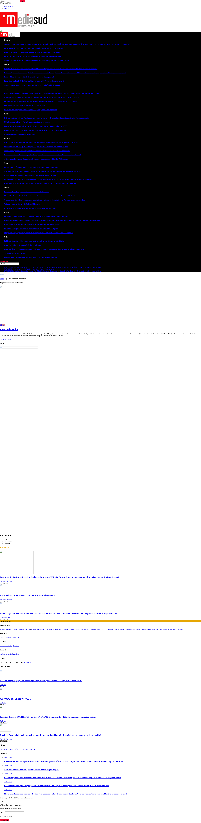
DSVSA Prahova (119, 629)
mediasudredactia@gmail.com (10, 654)
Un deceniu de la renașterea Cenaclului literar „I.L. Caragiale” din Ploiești (30, 208)
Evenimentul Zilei (6, 749)
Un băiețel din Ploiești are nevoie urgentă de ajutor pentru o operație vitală (30, 110)
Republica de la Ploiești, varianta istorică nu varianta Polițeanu (26, 192)
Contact (6, 8)
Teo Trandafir (28, 662)
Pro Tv (35, 749)
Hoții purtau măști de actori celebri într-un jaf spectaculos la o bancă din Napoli (32, 52)
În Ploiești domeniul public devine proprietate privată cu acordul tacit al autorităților (34, 241)
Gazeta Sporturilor (6, 646)
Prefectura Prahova (37, 629)
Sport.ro (16, 646)
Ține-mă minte (7, 816)
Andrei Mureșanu (6, 581)
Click (2, 637)
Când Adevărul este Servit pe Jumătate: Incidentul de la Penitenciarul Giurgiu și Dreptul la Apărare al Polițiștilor (44, 249)
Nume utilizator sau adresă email (10, 809)
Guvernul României (148, 629)
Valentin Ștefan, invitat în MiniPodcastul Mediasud (22, 204)
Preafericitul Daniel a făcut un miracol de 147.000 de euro (24, 106)
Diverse (2, 325)
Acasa (2, 279)
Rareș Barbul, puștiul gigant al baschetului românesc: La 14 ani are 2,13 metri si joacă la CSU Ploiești (40, 183)
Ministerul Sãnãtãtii (176, 629)
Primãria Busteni (107, 629)
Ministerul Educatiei (162, 629)
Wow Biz (15, 637)
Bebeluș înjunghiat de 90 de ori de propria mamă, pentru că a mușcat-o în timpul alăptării (36, 216)
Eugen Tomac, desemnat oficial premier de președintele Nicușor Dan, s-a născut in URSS (35, 126)
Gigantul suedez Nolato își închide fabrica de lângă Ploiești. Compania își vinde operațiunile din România (41, 142)
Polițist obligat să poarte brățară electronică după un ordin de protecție (29, 77)
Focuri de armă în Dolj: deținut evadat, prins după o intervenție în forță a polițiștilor (34, 48)
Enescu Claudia (5, 617)
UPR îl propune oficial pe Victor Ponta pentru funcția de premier (27, 122)
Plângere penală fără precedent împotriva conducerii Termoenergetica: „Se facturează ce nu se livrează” (41, 101)
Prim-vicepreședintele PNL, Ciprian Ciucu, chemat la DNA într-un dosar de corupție (34, 81)
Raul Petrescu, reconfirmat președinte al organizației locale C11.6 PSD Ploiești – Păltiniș (35, 130)
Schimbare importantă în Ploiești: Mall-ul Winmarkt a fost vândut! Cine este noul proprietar (37, 151)
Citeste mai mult (5, 339)
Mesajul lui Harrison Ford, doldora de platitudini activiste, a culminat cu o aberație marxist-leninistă (39, 196)
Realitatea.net (27, 749)
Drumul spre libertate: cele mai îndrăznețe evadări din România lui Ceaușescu (32, 224)
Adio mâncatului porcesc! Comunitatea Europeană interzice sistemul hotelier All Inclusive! (36, 159)
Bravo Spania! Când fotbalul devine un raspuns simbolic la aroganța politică (31, 167)
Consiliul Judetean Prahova (21, 629)
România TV (17, 749)
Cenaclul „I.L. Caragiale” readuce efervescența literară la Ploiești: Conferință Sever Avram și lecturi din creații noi (44, 200)
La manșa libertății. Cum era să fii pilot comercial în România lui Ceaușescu (31, 229)
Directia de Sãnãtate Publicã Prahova (57, 629)
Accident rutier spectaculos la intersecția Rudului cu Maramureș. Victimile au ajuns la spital (36, 60)
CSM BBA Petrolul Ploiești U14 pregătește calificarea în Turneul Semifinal (30, 175)
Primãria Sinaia (95, 629)
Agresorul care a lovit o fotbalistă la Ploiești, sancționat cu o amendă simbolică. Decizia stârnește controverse (42, 171)
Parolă (2, 812)
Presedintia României (133, 629)
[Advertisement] (63, 517)
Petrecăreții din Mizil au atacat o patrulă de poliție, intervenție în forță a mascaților (33, 56)
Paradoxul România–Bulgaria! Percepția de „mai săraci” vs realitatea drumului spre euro (36, 147)
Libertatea (8, 637)
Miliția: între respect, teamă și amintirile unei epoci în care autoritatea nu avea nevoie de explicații (38, 233)
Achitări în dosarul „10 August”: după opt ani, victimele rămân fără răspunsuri (32, 85)
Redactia (3, 685)
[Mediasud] (10, 36)
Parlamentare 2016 (10, 7)
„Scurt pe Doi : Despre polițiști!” (15, 253)
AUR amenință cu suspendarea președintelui (20, 134)
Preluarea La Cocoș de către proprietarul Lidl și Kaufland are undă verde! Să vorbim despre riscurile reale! (42, 155)
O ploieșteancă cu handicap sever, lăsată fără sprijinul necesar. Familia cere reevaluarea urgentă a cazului (41, 97)
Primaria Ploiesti (5, 629)
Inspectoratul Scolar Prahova (79, 629)
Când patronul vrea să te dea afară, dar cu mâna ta (22, 245)
